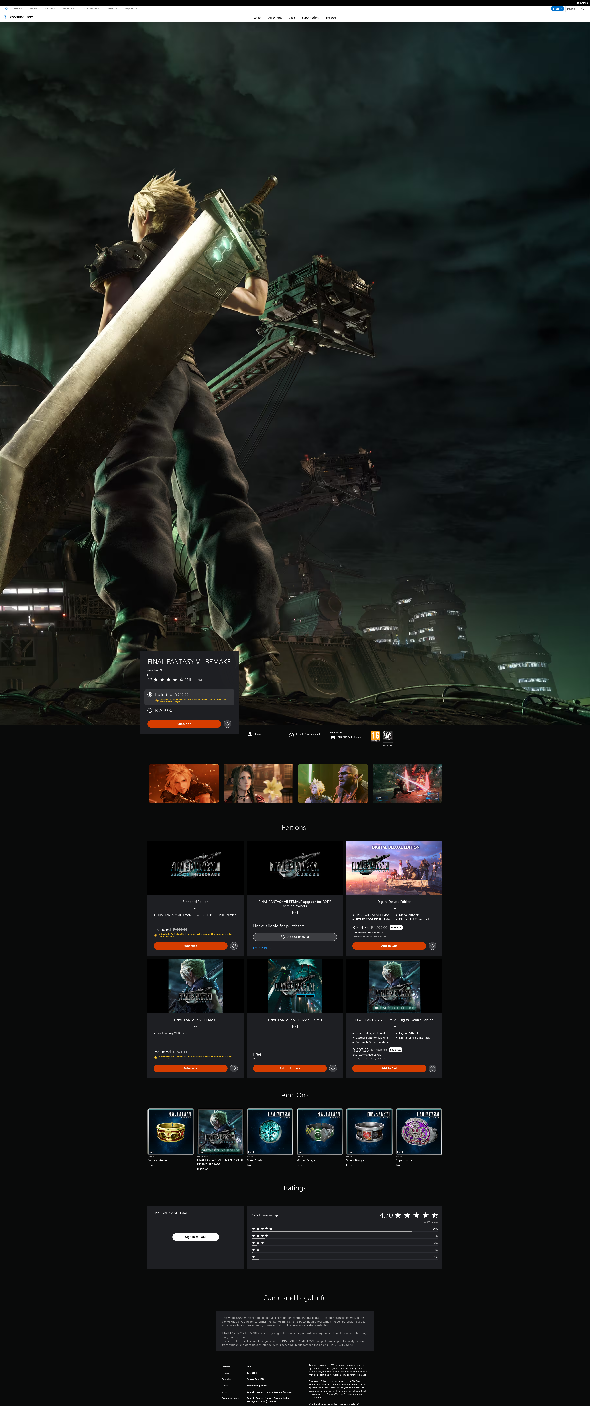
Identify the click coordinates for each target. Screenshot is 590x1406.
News (111, 8)
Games (48, 8)
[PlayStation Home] (6, 9)
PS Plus (67, 8)
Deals (292, 17)
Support (130, 8)
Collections (275, 17)
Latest (257, 17)
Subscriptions (311, 17)
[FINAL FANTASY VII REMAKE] (184, 783)
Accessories (90, 8)
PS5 (32, 8)
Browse (331, 17)
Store (17, 8)
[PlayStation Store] (19, 16)
